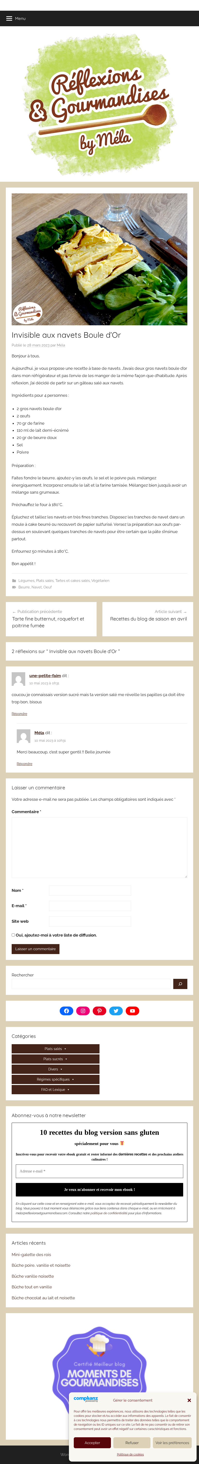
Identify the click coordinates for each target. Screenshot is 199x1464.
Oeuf (47, 587)
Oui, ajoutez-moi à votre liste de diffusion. (56, 935)
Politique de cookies (130, 1454)
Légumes (26, 580)
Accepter (92, 1443)
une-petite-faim (45, 675)
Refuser (132, 1443)
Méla (61, 345)
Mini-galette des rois (31, 1254)
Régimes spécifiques (53, 1079)
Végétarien (100, 580)
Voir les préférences (172, 1443)
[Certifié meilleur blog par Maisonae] (99, 1376)
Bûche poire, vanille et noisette (41, 1265)
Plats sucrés (53, 1059)
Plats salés (45, 580)
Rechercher (23, 975)
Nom (18, 890)
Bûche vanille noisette (33, 1276)
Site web (20, 921)
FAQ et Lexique (53, 1090)
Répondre (19, 714)
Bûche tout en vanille (32, 1286)
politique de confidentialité (109, 1213)
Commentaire (26, 811)
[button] (189, 1400)
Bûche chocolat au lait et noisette (43, 1297)
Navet (37, 587)
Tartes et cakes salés (72, 580)
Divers (53, 1069)
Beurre (24, 587)
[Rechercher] (180, 984)
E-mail (19, 905)
